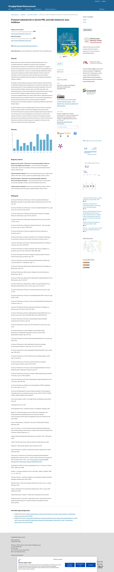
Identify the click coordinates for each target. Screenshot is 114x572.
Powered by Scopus (92, 154)
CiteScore (94, 148)
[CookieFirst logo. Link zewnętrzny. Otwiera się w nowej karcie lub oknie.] (19, 561)
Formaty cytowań (62, 127)
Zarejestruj (97, 1)
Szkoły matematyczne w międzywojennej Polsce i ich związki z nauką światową (47, 514)
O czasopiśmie (17, 9)
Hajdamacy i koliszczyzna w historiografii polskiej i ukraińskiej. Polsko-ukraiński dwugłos (92, 205)
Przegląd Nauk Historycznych (22, 6)
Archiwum (23, 14)
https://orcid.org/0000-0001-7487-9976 (21, 33)
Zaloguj (103, 1)
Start (10, 9)
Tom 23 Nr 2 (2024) (32, 14)
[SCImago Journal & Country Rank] (92, 140)
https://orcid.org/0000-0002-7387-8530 (21, 40)
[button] (20, 559)
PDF (60, 64)
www (39, 545)
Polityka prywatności (57, 559)
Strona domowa (15, 14)
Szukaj (102, 9)
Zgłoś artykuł (87, 29)
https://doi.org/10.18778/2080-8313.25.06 (31, 461)
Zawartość (28, 9)
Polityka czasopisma (50, 9)
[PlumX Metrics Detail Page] (60, 146)
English (85, 19)
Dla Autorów (37, 9)
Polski (84, 22)
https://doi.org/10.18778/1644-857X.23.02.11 (25, 46)
